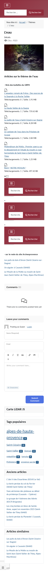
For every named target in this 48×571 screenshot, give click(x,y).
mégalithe (11, 457)
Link (29, 355)
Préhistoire (11, 462)
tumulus (25, 457)
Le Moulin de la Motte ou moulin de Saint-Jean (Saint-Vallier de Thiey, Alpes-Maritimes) (24, 554)
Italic (13, 355)
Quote (22, 355)
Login (29, 327)
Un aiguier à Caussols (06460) (17, 268)
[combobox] (15, 13)
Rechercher (36, 13)
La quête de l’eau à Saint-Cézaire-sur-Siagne (23, 120)
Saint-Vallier (13, 451)
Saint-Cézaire (14, 445)
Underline (17, 355)
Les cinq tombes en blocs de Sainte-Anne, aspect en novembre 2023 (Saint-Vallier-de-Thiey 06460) (24, 509)
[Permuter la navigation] (7, 5)
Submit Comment (34, 399)
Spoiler (8, 359)
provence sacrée (28, 462)
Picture (34, 355)
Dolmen (28, 451)
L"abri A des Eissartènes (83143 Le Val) (23, 480)
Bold (8, 355)
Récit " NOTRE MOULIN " (15, 168)
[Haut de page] (43, 566)
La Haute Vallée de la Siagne (16, 108)
